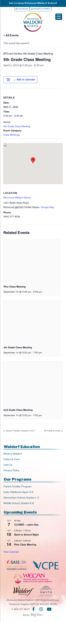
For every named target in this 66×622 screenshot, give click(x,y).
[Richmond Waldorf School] (33, 31)
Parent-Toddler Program (17, 486)
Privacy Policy (11, 470)
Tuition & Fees (11, 459)
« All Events (11, 35)
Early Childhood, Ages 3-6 (18, 492)
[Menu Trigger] (58, 17)
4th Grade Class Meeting (18, 347)
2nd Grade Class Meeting (18, 410)
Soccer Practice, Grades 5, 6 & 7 (20, 430)
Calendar (22, 9)
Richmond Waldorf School (17, 197)
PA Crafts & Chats (52, 430)
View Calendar (11, 551)
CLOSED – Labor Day (26, 524)
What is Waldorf (12, 453)
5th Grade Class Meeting (16, 126)
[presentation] (32, 261)
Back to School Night (26, 534)
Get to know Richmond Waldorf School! (33, 3)
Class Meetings (11, 134)
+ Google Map (46, 207)
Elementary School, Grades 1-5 (21, 497)
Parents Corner (41, 9)
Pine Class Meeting (15, 286)
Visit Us (7, 464)
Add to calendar (26, 79)
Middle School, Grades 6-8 (18, 503)
